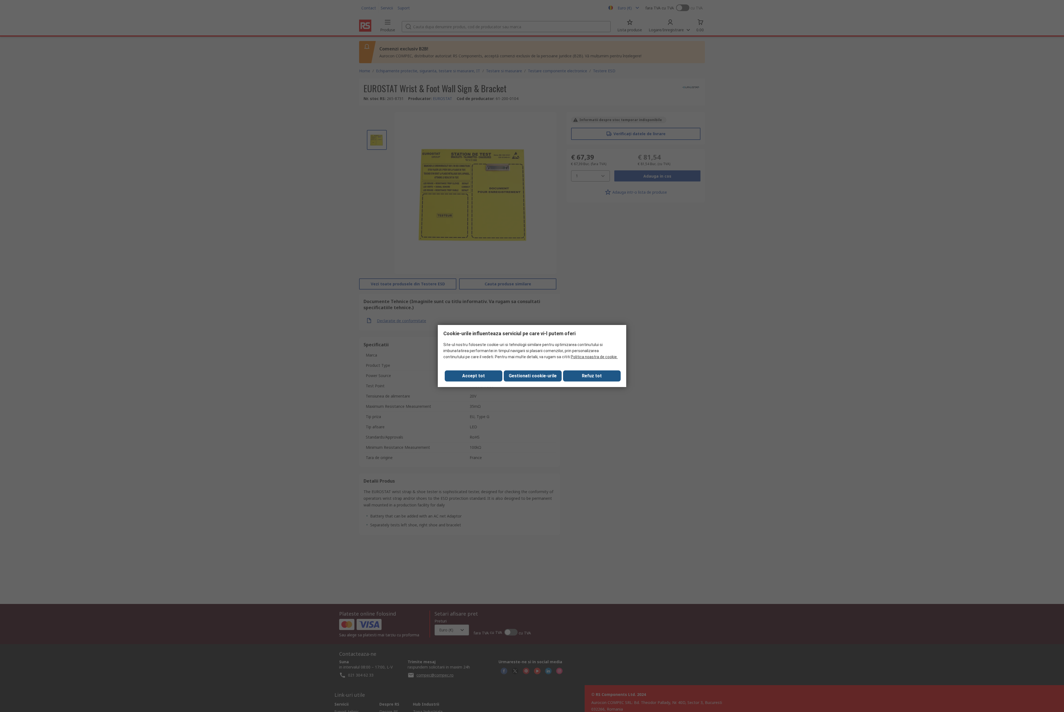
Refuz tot (592, 375)
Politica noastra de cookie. (594, 357)
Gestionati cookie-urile (533, 375)
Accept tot (473, 375)
